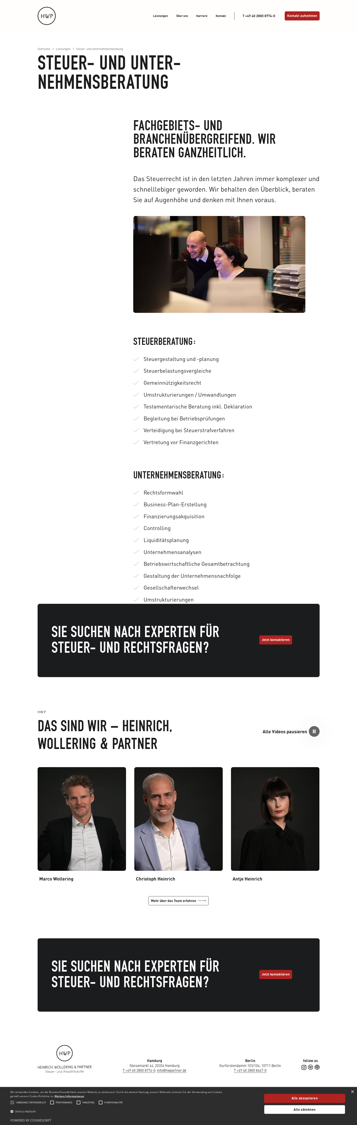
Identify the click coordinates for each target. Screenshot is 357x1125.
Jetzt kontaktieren (276, 639)
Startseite (44, 49)
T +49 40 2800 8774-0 (139, 1070)
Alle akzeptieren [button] (305, 1098)
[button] (314, 731)
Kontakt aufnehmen (302, 15)
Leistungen (160, 16)
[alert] (178, 1106)
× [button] (352, 1091)
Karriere (201, 16)
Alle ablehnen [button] (304, 1109)
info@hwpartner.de (171, 1070)
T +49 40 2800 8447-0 (250, 1070)
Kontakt (221, 16)
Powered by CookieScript (30, 1120)
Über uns (182, 16)
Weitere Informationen (69, 1096)
